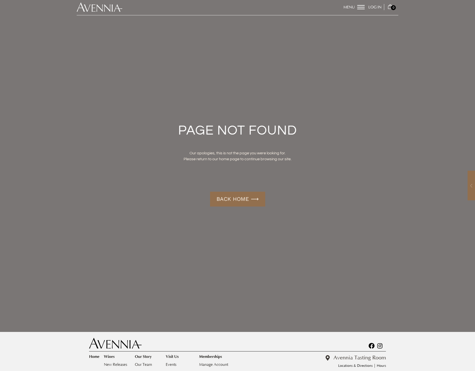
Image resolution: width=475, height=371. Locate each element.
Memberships (210, 356)
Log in (374, 7)
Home (94, 356)
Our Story (143, 356)
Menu (349, 7)
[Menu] (361, 7)
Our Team (143, 364)
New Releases (115, 364)
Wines (109, 356)
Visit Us (172, 356)
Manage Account (213, 364)
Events (171, 364)
